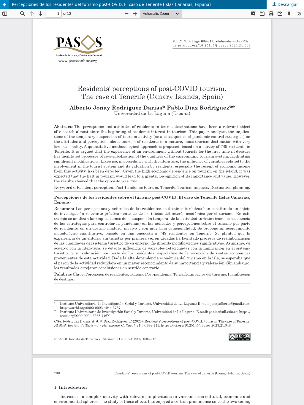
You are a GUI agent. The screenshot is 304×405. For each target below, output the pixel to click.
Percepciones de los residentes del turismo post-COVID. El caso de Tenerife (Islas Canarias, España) (111, 4)
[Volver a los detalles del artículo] (4, 4)
